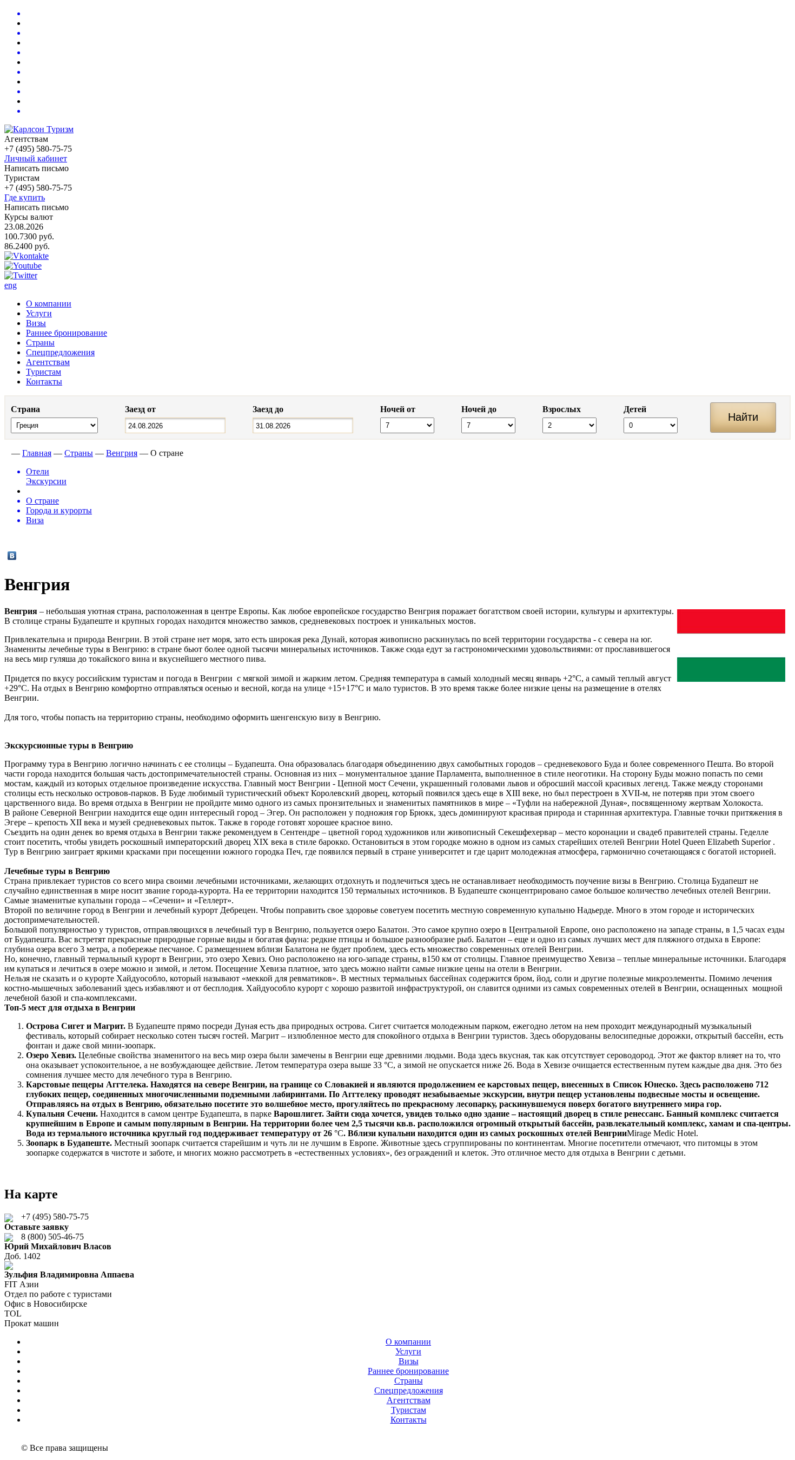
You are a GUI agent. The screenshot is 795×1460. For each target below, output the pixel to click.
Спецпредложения (60, 352)
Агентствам (48, 362)
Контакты (44, 381)
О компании (48, 303)
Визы (36, 323)
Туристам (43, 371)
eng (10, 285)
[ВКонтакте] (12, 556)
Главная (36, 453)
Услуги (39, 313)
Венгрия (121, 453)
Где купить (24, 197)
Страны (40, 342)
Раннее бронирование (66, 332)
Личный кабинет (35, 158)
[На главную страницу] (6, 453)
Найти (743, 417)
